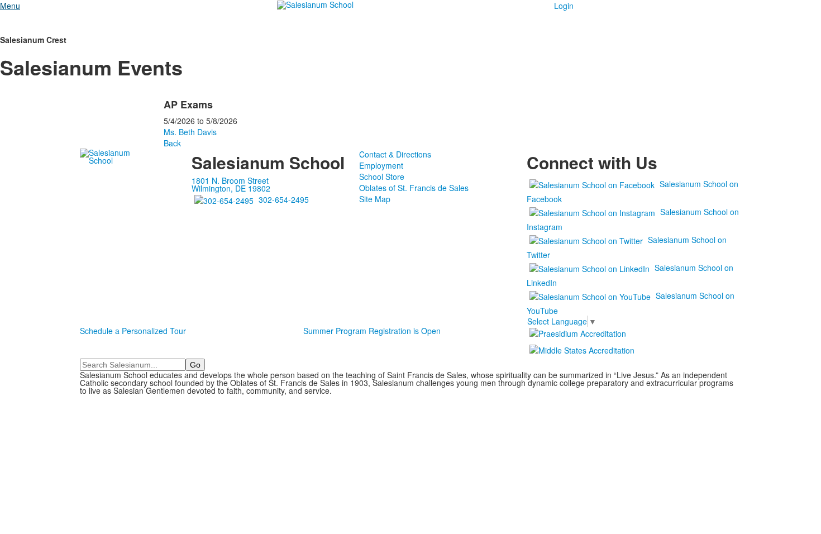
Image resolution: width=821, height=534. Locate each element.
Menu (10, 5)
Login (564, 5)
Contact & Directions (395, 154)
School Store (381, 176)
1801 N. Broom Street (230, 180)
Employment (381, 165)
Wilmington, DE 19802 (231, 188)
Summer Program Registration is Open (372, 330)
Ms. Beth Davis (190, 131)
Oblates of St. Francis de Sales (414, 187)
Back (172, 143)
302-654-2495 (284, 199)
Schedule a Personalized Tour (133, 330)
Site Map (374, 198)
